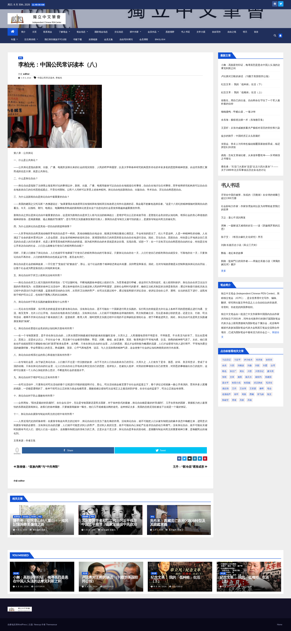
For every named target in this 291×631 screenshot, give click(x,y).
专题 (13, 39)
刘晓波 (241, 365)
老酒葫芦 (226, 394)
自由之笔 (231, 31)
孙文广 (233, 371)
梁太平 (225, 383)
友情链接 (93, 39)
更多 (223, 270)
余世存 (269, 359)
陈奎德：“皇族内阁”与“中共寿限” (37, 466)
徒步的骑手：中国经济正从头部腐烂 (240, 136)
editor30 (39, 587)
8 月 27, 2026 (229, 587)
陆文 (269, 394)
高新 (242, 400)
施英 (240, 377)
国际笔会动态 (101, 31)
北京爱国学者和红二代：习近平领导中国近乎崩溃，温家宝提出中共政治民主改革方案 (109, 524)
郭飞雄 (260, 394)
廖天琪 (270, 371)
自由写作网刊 (126, 39)
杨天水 (248, 377)
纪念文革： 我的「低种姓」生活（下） (242, 84)
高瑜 (250, 400)
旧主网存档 (30, 39)
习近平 (237, 359)
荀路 (244, 394)
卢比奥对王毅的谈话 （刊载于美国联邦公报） (246, 76)
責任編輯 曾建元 (39, 530)
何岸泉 (259, 359)
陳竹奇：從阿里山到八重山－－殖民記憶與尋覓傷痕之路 (40, 522)
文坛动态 (118, 31)
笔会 (269, 388)
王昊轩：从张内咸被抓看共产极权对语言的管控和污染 (250, 128)
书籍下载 (77, 39)
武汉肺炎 (258, 383)
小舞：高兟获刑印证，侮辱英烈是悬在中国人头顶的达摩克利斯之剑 (40, 579)
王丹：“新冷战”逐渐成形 (189, 466)
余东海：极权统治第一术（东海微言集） (243, 120)
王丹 (234, 388)
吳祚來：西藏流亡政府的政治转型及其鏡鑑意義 (177, 522)
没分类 (33, 516)
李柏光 (59, 78)
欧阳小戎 (236, 383)
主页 (34, 31)
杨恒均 (258, 377)
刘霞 (265, 365)
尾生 (242, 371)
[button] (275, 35)
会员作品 (152, 31)
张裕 (224, 377)
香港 (234, 400)
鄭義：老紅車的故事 (232, 253)
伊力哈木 (248, 359)
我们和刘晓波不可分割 (56, 39)
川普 (250, 371)
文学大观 (201, 31)
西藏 (252, 394)
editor (26, 74)
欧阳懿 (247, 383)
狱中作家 (134, 31)
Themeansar (51, 624)
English (160, 39)
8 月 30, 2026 (22, 587)
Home (279, 624)
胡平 (236, 394)
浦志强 (225, 388)
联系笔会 (47, 31)
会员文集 (108, 39)
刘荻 (257, 365)
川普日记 (259, 371)
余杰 (224, 365)
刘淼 (250, 365)
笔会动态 (81, 31)
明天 (245, 31)
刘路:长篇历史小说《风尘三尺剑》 (240, 245)
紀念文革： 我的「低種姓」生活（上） (242, 92)
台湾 (273, 365)
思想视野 (170, 31)
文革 (232, 377)
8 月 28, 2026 (160, 587)
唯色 (224, 371)
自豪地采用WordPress (18, 624)
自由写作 (216, 31)
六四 (232, 365)
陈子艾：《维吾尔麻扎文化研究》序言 (242, 237)
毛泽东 (269, 383)
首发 (256, 31)
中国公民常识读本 (45, 78)
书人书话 (185, 31)
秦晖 (261, 388)
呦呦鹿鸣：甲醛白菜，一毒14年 (238, 111)
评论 (20, 58)
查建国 (268, 377)
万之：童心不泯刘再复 (233, 217)
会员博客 (143, 39)
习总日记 (226, 359)
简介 (23, 31)
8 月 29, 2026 (91, 587)
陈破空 (225, 400)
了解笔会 (63, 31)
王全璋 (243, 388)
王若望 (253, 388)
